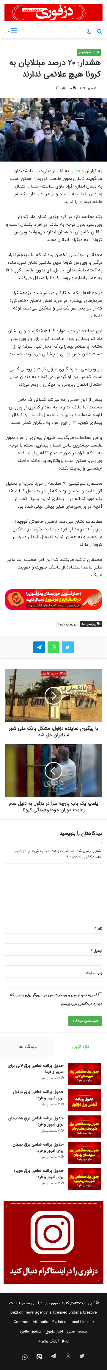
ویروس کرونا (67, 624)
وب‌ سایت (94, 973)
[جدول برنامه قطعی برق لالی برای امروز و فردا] (84, 1074)
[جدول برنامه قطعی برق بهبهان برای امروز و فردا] (84, 1153)
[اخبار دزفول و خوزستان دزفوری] (53, 599)
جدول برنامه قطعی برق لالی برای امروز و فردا (36, 1068)
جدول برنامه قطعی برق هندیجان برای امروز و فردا (36, 1121)
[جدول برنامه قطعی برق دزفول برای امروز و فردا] (84, 1100)
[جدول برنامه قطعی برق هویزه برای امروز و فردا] (84, 1179)
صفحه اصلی (77, 1331)
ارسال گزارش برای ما (53, 1341)
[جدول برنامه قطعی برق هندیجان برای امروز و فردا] (84, 1126)
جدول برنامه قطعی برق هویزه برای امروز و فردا (39, 1173)
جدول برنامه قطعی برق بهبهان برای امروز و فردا (38, 1147)
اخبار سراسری (89, 52)
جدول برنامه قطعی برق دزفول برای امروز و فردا (38, 1095)
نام (98, 928)
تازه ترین (80, 1047)
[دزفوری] (53, 12)
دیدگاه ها (27, 1047)
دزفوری (76, 171)
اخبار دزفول (54, 1331)
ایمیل (96, 951)
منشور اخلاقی (31, 1331)
